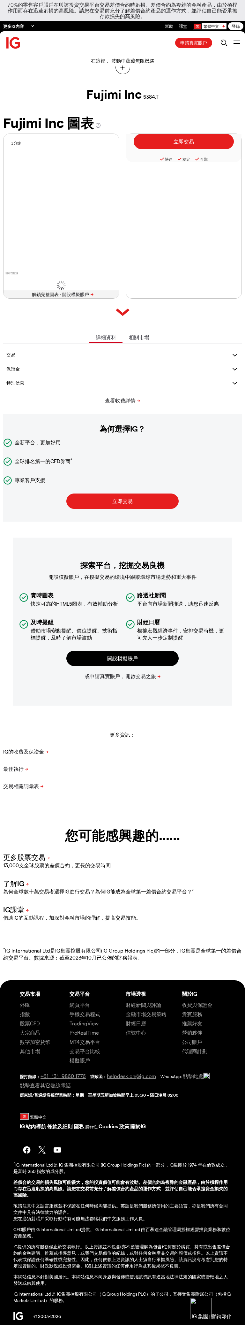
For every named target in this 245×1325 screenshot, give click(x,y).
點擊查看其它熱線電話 (45, 1085)
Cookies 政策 (114, 1126)
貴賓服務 (192, 1014)
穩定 (186, 159)
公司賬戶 (192, 1042)
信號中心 (136, 1033)
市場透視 (136, 994)
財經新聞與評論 (143, 1005)
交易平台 (80, 994)
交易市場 (30, 994)
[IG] (13, 43)
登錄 (236, 26)
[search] (223, 43)
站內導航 (36, 1126)
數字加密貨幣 (35, 1042)
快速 (169, 159)
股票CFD (30, 1023)
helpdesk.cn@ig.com (131, 1076)
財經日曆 (136, 1023)
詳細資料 (106, 337)
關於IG (189, 994)
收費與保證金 (197, 1005)
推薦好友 (192, 1023)
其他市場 (30, 1051)
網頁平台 (80, 1005)
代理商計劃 (194, 1051)
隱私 (79, 1126)
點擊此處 (193, 1076)
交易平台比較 (85, 1051)
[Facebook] (27, 1150)
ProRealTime (84, 1033)
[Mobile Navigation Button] (236, 43)
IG (22, 1126)
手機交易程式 (85, 1014)
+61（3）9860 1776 (63, 1076)
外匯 (25, 1005)
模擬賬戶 (80, 1060)
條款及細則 (60, 1126)
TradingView (84, 1023)
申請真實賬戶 (193, 42)
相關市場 (139, 337)
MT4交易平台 (85, 1042)
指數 (25, 1014)
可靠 (204, 159)
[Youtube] (57, 1150)
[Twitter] (42, 1150)
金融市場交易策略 (146, 1014)
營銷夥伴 (192, 1033)
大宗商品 (30, 1033)
